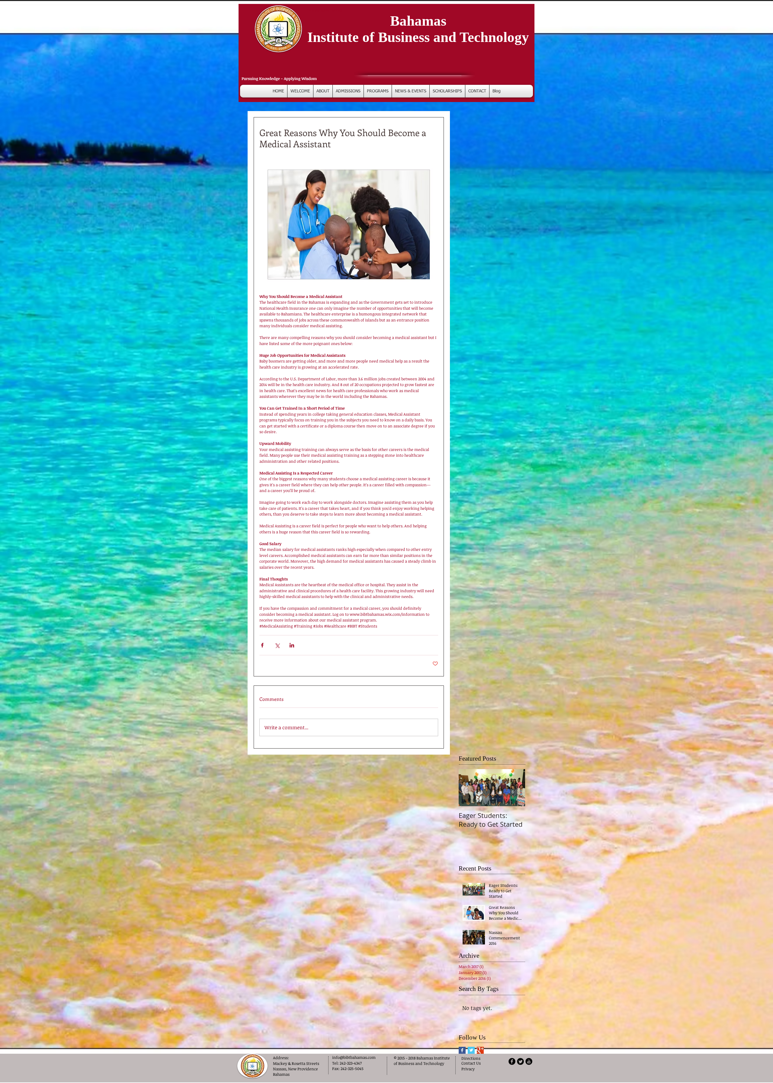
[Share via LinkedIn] (292, 645)
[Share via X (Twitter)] (277, 645)
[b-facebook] (511, 1063)
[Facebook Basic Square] (462, 1052)
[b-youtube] (528, 1063)
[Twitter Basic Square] (471, 1052)
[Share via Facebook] (262, 645)
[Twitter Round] (520, 1063)
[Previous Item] (468, 787)
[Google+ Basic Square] (480, 1052)
